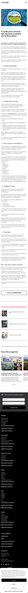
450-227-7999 (4, 559)
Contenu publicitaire (5, 355)
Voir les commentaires (14, 293)
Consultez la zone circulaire (15, 335)
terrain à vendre (11, 113)
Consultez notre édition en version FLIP (17, 312)
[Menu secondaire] (26, 2)
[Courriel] (8, 38)
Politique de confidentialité (18, 591)
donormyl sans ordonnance (7, 425)
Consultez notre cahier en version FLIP (18, 324)
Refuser (14, 584)
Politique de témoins (8, 591)
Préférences (14, 588)
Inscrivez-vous (14, 407)
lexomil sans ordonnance (7, 428)
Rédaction (5, 38)
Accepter (14, 580)
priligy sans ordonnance (6, 430)
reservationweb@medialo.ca (7, 561)
